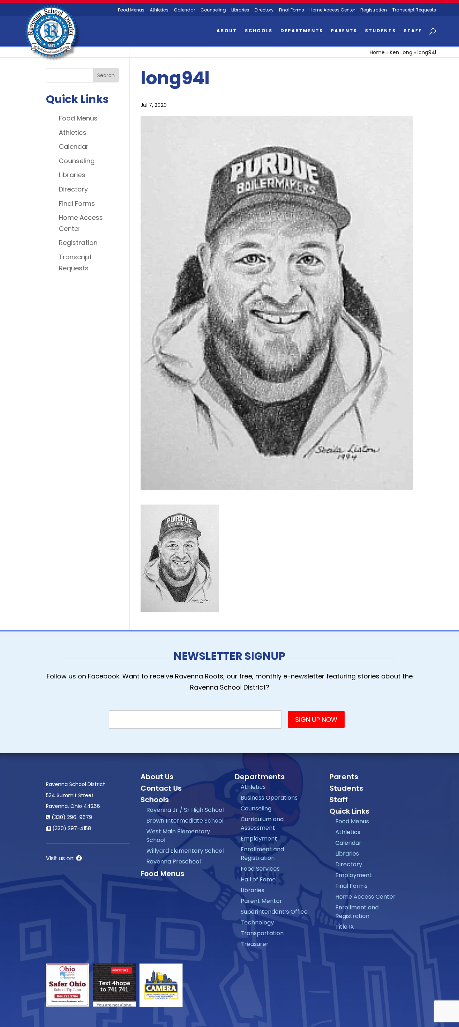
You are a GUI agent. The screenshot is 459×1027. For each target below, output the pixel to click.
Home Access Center (332, 10)
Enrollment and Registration (262, 853)
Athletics (159, 10)
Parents (344, 31)
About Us (157, 777)
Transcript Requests (414, 10)
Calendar (184, 10)
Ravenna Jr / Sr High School (185, 810)
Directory (264, 10)
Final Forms (291, 10)
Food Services (260, 869)
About (227, 31)
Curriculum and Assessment (262, 823)
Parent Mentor (261, 901)
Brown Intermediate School (184, 821)
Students (380, 31)
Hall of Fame (258, 879)
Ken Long (401, 52)
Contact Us (161, 788)
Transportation (262, 933)
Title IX (344, 927)
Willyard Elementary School (185, 851)
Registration (373, 10)
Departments (301, 31)
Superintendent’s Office (274, 912)
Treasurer (255, 944)
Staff (413, 31)
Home (377, 52)
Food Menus (131, 10)
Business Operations (269, 798)
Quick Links (349, 811)
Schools (259, 31)
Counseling (213, 10)
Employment (259, 838)
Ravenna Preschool (173, 861)
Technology (257, 922)
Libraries (240, 10)
